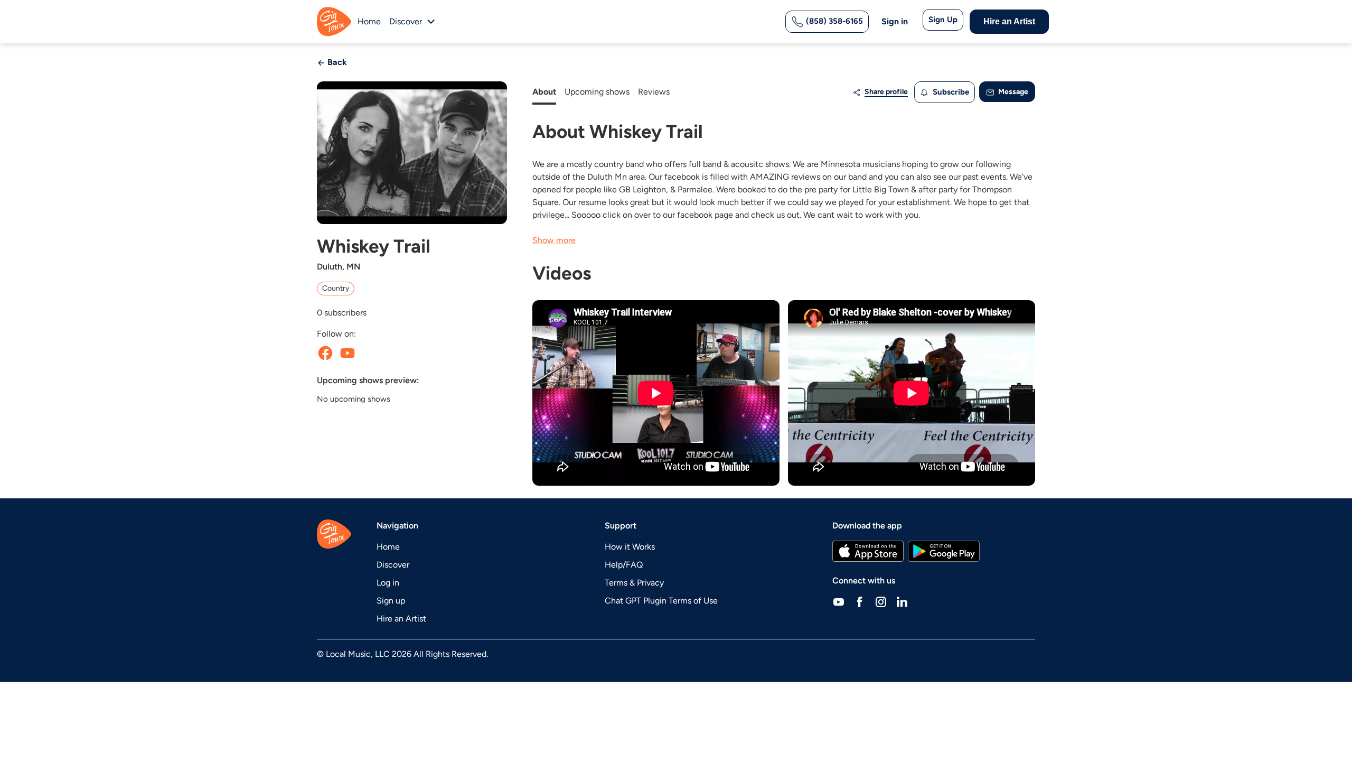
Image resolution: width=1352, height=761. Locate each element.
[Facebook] (859, 602)
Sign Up (942, 19)
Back (336, 62)
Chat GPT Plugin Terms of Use (661, 601)
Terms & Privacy (634, 583)
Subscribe (950, 92)
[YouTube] (838, 602)
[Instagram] (880, 602)
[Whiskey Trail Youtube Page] (347, 353)
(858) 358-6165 (833, 21)
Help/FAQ (624, 565)
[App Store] (868, 551)
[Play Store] (944, 551)
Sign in (894, 21)
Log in (388, 583)
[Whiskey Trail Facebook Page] (325, 353)
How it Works (630, 547)
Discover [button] (405, 21)
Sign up (391, 601)
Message (1012, 91)
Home (369, 21)
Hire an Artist (1009, 21)
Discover (393, 565)
